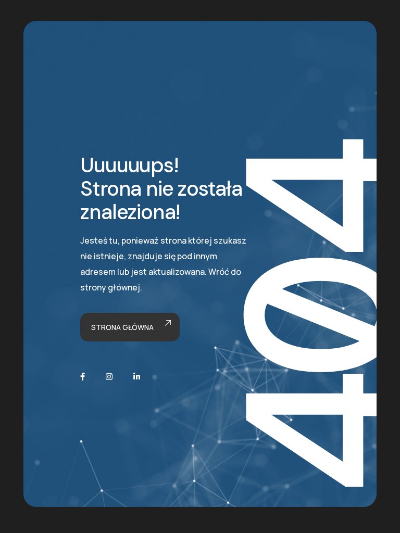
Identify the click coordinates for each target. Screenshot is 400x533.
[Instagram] (109, 376)
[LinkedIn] (136, 376)
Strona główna (122, 327)
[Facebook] (82, 376)
